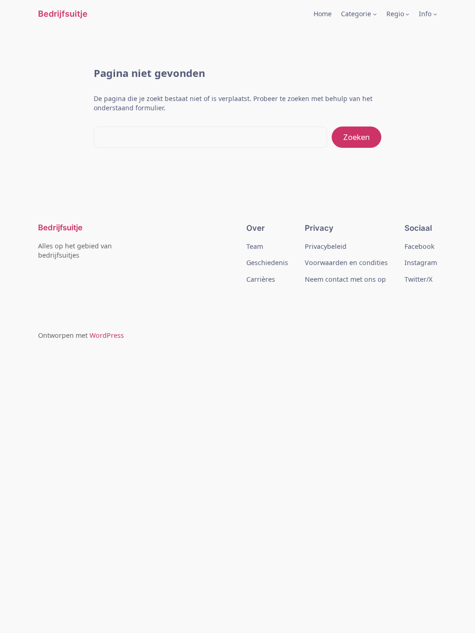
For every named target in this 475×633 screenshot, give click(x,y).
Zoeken (356, 137)
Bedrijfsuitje (63, 14)
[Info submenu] (435, 14)
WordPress (107, 335)
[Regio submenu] (407, 14)
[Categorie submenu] (375, 14)
